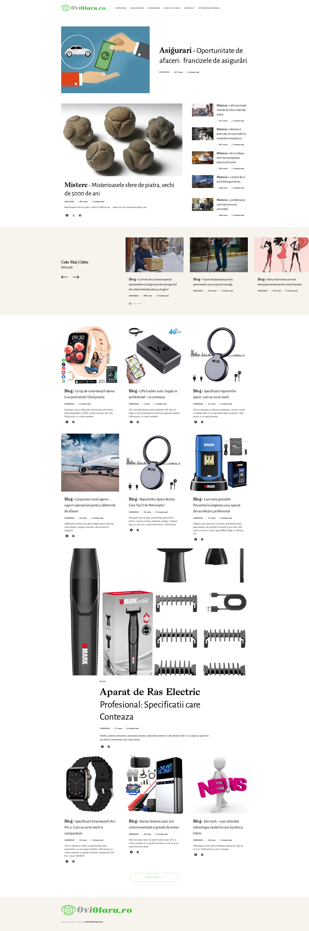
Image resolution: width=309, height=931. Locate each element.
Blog (103, 681)
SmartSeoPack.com (94, 922)
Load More (152, 877)
